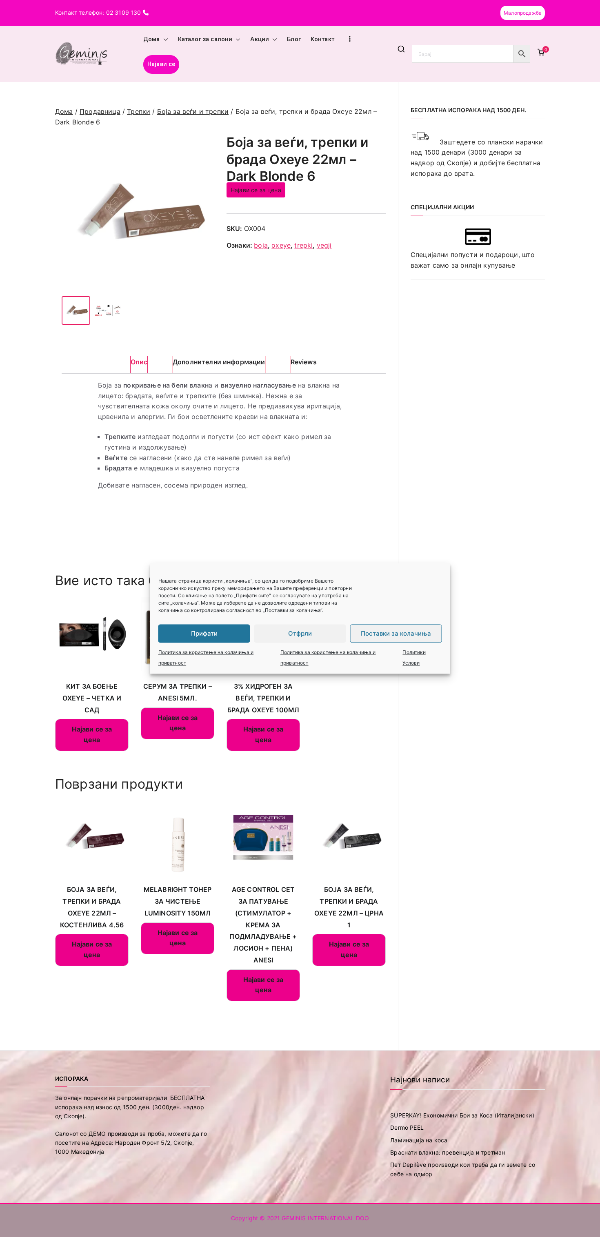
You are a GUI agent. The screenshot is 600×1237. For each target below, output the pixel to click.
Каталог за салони (205, 39)
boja (261, 245)
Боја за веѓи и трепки (193, 111)
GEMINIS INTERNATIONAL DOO (325, 1218)
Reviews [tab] (304, 362)
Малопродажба (523, 13)
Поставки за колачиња (396, 633)
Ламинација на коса (418, 1140)
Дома (151, 39)
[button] (164, 39)
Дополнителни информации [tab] (219, 362)
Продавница (100, 111)
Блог (294, 39)
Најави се (161, 64)
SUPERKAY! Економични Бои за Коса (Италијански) (462, 1115)
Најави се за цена (256, 189)
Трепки (138, 111)
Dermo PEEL (407, 1127)
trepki (303, 245)
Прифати (204, 633)
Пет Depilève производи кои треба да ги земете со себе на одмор (462, 1169)
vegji (324, 245)
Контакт (322, 39)
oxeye (281, 245)
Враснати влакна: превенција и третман (447, 1152)
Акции (259, 39)
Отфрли (300, 633)
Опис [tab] (139, 362)
